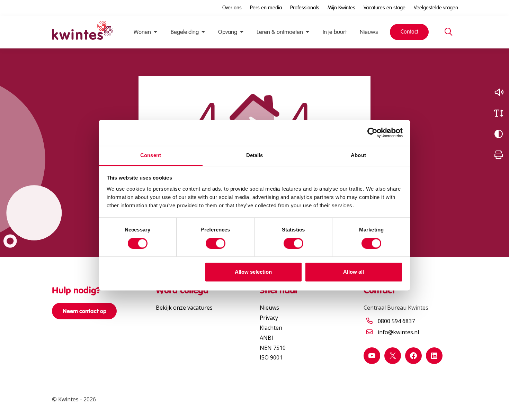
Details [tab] (254, 155)
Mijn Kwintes (341, 7)
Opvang (227, 32)
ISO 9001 (271, 357)
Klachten (271, 327)
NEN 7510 (273, 348)
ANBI (266, 337)
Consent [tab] (150, 155)
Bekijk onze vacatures (184, 307)
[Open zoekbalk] (448, 32)
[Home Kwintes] (82, 32)
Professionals (304, 7)
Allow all (353, 272)
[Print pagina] (498, 154)
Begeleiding (185, 32)
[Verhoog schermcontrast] (498, 134)
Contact (409, 31)
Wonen (142, 32)
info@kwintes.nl (398, 332)
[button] (498, 92)
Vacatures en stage (384, 7)
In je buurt (335, 32)
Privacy (269, 317)
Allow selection (253, 272)
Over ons (232, 7)
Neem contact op (84, 311)
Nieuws (369, 32)
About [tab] (358, 155)
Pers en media (266, 7)
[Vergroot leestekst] (498, 113)
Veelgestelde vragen (436, 7)
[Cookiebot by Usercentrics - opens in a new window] (372, 132)
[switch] (215, 243)
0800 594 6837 (396, 321)
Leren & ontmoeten (280, 32)
